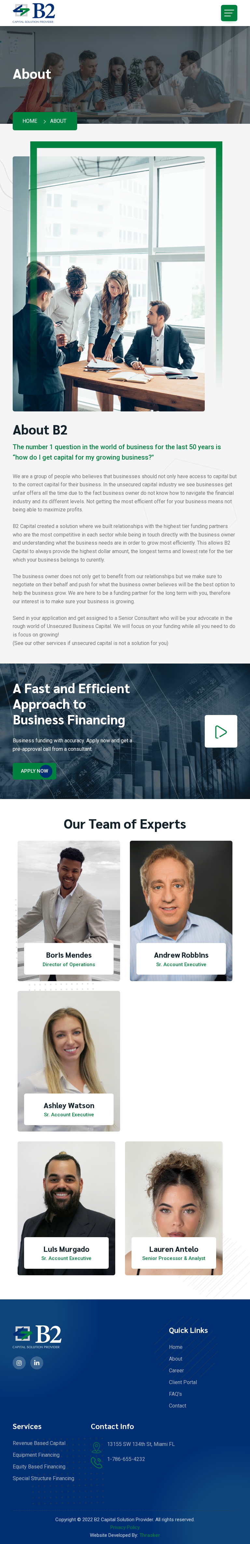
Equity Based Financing (39, 1467)
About (175, 1359)
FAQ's (175, 1394)
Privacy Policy (125, 1527)
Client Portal (183, 1382)
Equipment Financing (36, 1455)
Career (176, 1370)
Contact (177, 1406)
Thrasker (149, 1535)
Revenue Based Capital (39, 1443)
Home (29, 121)
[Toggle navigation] (229, 13)
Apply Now (34, 771)
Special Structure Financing (43, 1478)
